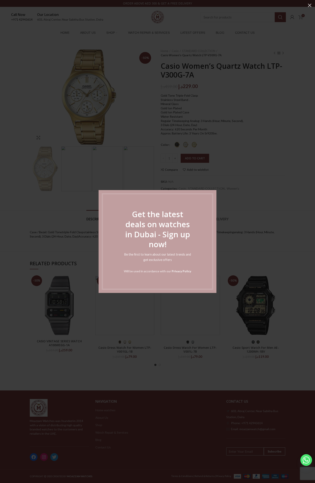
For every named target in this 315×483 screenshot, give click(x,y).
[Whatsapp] (306, 460)
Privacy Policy (181, 271)
